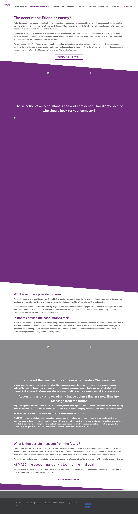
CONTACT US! (116, 7)
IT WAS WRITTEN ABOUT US (97, 7)
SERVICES (70, 7)
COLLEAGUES (59, 7)
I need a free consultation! (69, 479)
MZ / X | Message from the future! (41, 503)
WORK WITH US (21, 7)
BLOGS (81, 7)
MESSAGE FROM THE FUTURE (40, 7)
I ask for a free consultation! (69, 57)
